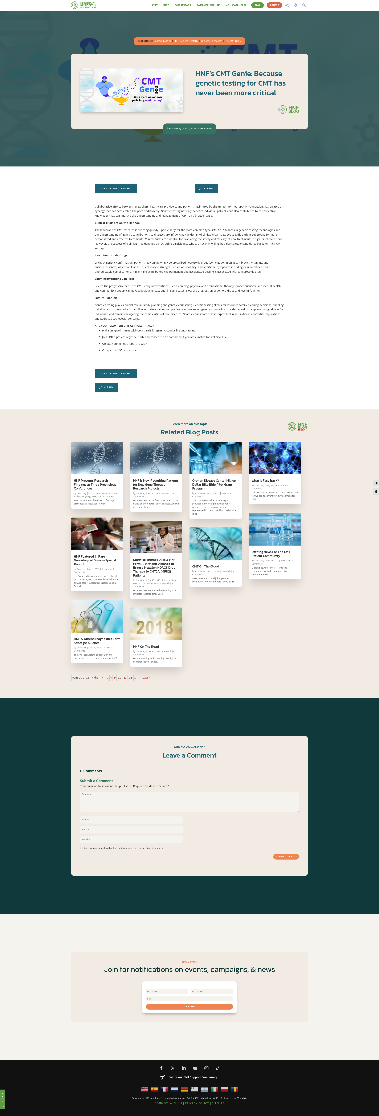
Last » (146, 677)
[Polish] (225, 1090)
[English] (144, 1090)
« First (95, 677)
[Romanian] (235, 1090)
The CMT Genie (233, 41)
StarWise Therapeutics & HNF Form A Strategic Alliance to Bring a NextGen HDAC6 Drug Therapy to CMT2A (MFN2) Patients (154, 567)
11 (125, 677)
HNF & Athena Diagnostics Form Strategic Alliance (97, 640)
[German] (184, 1090)
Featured (106, 493)
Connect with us (168, 1103)
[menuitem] (155, 5)
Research (217, 41)
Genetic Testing (162, 41)
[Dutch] (174, 1090)
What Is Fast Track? (265, 480)
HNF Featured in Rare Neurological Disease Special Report (95, 560)
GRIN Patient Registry (186, 41)
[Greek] (195, 1090)
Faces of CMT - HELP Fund (146, 583)
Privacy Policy (197, 1103)
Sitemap (218, 1103)
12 (130, 677)
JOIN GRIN (206, 188)
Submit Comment (286, 856)
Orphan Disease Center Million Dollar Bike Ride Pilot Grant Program (214, 484)
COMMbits (242, 1098)
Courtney (175, 129)
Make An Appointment (115, 188)
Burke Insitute (169, 580)
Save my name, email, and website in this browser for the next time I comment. (124, 848)
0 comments (205, 129)
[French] (164, 1090)
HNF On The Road (146, 646)
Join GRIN (2, 1099)
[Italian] (215, 1090)
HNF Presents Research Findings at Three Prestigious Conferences (95, 484)
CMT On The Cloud (205, 566)
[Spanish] (154, 1090)
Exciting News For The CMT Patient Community (271, 553)
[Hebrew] (205, 1090)
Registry (205, 41)
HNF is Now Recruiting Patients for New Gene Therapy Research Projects (156, 484)
